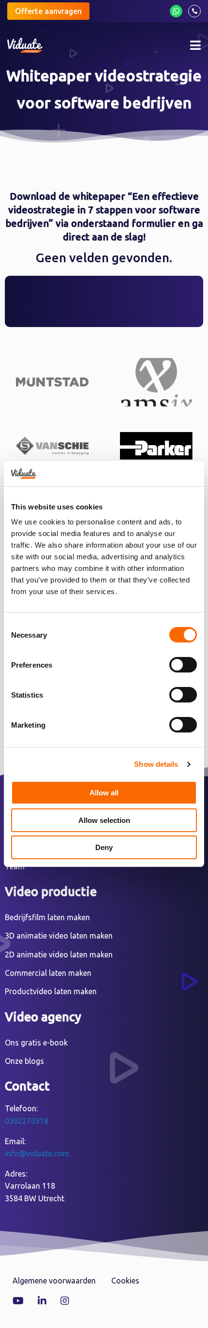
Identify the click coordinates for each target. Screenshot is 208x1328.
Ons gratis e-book (36, 1042)
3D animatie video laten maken (59, 935)
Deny (104, 847)
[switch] (183, 664)
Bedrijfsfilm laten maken (47, 917)
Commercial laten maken (48, 973)
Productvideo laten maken (51, 991)
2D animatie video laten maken (59, 954)
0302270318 (26, 1121)
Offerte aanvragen (48, 11)
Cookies (125, 1280)
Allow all (104, 793)
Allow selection (104, 820)
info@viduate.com (37, 1153)
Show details (156, 764)
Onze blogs (24, 1061)
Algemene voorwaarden (54, 1280)
